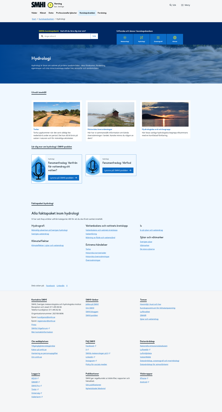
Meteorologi (125, 41)
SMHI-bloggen (92, 311)
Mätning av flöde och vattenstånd (100, 237)
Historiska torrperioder (96, 253)
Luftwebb (156, 349)
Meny (187, 5)
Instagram (103, 360)
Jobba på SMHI (92, 304)
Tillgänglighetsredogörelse (43, 346)
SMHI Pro (48, 385)
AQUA (46, 378)
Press (33, 324)
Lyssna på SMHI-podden (62, 177)
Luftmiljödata (146, 353)
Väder (34, 13)
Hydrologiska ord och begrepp (156, 129)
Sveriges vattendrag (40, 234)
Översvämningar (93, 260)
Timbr (46, 389)
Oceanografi (158, 41)
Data (51, 13)
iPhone (155, 378)
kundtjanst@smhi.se (46, 317)
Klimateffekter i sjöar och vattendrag (47, 245)
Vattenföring (91, 234)
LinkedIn (61, 285)
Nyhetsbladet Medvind (95, 388)
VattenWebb (145, 357)
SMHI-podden (92, 315)
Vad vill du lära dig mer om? (62, 31)
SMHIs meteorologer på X (109, 353)
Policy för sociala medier (96, 364)
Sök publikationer (93, 384)
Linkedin (102, 357)
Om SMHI (90, 308)
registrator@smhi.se (46, 321)
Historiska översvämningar (100, 129)
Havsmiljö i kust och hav (150, 304)
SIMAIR (143, 315)
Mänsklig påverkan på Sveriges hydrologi (49, 230)
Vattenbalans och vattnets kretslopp (101, 230)
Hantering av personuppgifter (44, 353)
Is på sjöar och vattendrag (151, 230)
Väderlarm (48, 396)
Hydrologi (141, 41)
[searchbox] (65, 36)
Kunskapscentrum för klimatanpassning (157, 308)
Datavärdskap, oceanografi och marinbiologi (159, 360)
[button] (172, 5)
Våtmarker (144, 245)
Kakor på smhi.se (38, 349)
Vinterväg (48, 393)
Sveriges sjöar (146, 241)
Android (156, 382)
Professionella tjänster (66, 13)
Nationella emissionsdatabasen (153, 346)
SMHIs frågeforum (52, 328)
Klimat (43, 13)
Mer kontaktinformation (42, 332)
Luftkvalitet (145, 311)
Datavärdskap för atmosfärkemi (154, 364)
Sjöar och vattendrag (149, 319)
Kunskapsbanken (87, 13)
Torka (36, 129)
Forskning (102, 13)
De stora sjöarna (147, 249)
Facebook (50, 285)
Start (34, 19)
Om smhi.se (36, 357)
